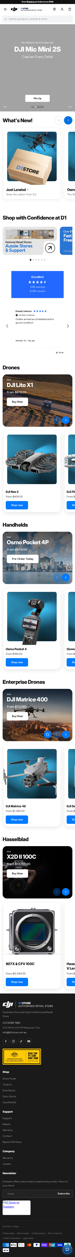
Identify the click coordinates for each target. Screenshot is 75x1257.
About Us (8, 1158)
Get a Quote (9, 1096)
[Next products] (66, 420)
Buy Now (17, 401)
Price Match (9, 1090)
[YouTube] (29, 1041)
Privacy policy (9, 1233)
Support (7, 1118)
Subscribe (64, 1193)
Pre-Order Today (22, 558)
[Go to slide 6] (44, 260)
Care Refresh (9, 1102)
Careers (7, 1163)
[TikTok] (21, 1041)
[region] (37, 326)
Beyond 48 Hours (12, 1142)
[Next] (69, 107)
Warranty (8, 1130)
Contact (7, 1136)
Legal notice (28, 1238)
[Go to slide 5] (41, 260)
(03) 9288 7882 (11, 1022)
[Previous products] (57, 420)
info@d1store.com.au (15, 1032)
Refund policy (23, 1233)
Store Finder (9, 1078)
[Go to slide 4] (39, 260)
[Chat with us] (67, 1249)
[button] (5, 9)
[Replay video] (47, 420)
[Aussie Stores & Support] (30, 241)
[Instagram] (13, 1041)
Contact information (12, 1238)
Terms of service (55, 1233)
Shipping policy (38, 1233)
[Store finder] (54, 9)
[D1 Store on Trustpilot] (17, 1207)
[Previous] (5, 107)
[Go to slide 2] (33, 260)
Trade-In (7, 1084)
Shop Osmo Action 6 (37, 98)
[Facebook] (6, 1041)
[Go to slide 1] (30, 260)
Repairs (7, 1124)
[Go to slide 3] (36, 260)
